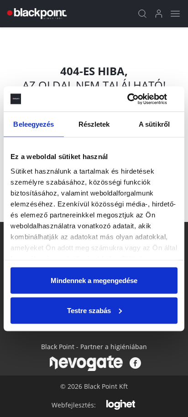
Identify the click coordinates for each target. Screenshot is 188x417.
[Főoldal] (36, 13)
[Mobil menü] (175, 13)
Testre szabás (89, 310)
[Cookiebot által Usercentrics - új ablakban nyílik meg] (138, 99)
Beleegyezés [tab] (33, 124)
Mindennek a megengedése (94, 280)
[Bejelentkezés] (159, 13)
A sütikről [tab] (154, 124)
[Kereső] (142, 13)
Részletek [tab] (94, 124)
